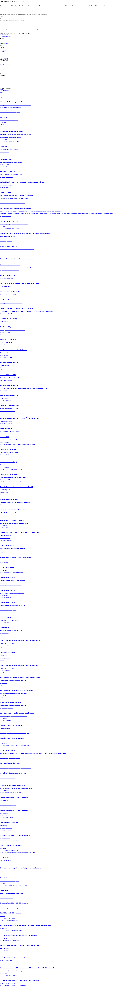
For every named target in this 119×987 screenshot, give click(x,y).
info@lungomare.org (4, 58)
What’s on (4, 51)
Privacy (1, 92)
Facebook (2, 64)
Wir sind (4, 52)
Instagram (8, 64)
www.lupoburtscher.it (4, 34)
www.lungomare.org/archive (5, 36)
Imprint (1, 89)
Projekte (4, 50)
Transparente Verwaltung (5, 90)
